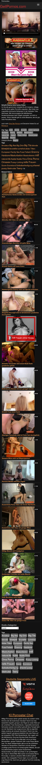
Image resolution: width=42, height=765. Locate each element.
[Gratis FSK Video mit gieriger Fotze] (21, 609)
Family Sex (15, 152)
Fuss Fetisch (25, 152)
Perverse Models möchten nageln (13, 481)
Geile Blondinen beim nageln (12, 597)
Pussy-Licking (22, 135)
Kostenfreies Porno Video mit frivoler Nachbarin (18, 505)
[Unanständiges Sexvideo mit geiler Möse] (21, 232)
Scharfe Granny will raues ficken (13, 266)
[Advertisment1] (21, 63)
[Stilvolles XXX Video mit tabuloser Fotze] (21, 209)
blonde (17, 130)
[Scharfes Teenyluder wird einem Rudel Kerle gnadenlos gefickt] (21, 352)
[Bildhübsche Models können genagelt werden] (21, 377)
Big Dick (20, 145)
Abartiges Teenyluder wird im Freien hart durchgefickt (20, 435)
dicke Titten (30, 148)
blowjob (5, 148)
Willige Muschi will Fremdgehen (13, 551)
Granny (35, 151)
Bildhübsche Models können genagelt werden (18, 389)
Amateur (5, 145)
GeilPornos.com (13, 6)
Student (12, 138)
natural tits (5, 135)
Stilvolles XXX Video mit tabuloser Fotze (16, 220)
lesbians (19, 132)
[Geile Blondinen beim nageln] (21, 586)
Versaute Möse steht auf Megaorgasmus (16, 458)
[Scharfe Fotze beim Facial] (21, 401)
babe (11, 130)
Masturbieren (29, 155)
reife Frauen (29, 162)
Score (4, 165)
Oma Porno (33, 158)
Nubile (13, 159)
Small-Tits (5, 138)
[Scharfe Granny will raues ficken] (21, 255)
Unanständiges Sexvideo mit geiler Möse (16, 243)
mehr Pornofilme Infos (9, 119)
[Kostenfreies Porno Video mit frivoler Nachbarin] (21, 493)
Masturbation (28, 132)
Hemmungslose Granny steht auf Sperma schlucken (20, 289)
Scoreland (11, 165)
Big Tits (28, 145)
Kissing (12, 132)
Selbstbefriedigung (24, 165)
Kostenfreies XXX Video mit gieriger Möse (16, 528)
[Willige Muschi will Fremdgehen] (21, 540)
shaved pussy (33, 135)
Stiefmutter (11, 168)
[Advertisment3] (21, 329)
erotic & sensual (34, 130)
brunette (24, 130)
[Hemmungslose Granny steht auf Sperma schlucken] (21, 278)
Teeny (19, 168)
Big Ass (12, 145)
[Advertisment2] (21, 91)
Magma (15, 140)
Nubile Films (22, 159)
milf (37, 155)
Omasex (6, 162)
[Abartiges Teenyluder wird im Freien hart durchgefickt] (21, 424)
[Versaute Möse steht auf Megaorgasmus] (21, 447)
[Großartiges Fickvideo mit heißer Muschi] (21, 563)
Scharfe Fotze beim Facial (11, 412)
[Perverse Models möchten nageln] (21, 470)
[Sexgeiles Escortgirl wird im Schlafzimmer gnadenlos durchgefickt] (21, 301)
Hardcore (6, 155)
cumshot (21, 148)
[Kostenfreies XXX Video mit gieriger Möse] (21, 516)
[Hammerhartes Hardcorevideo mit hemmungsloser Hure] (21, 183)
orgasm (13, 135)
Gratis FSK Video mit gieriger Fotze (14, 620)
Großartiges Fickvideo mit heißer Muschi (16, 574)
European (5, 132)
